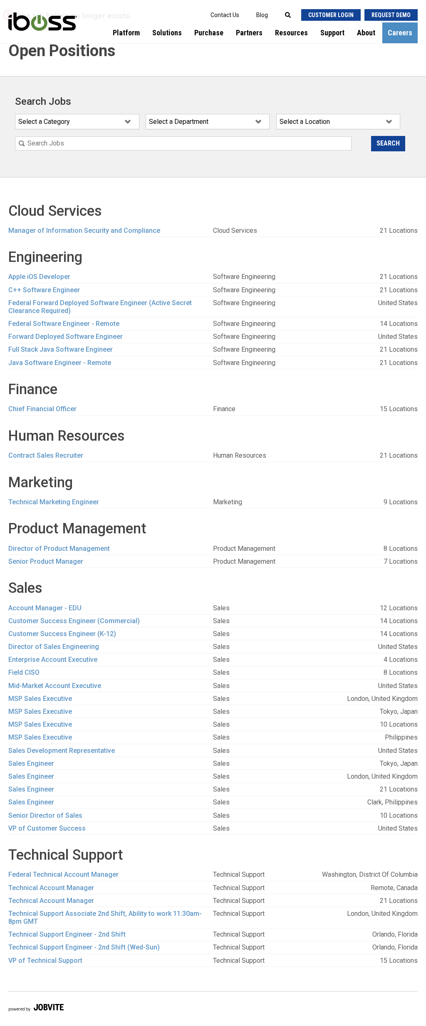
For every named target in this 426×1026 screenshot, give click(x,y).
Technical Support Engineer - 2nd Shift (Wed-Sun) (84, 947)
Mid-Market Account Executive (54, 686)
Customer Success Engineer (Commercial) (74, 621)
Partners (249, 32)
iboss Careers (41, 31)
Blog (262, 15)
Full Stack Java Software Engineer (60, 349)
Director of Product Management (59, 548)
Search (388, 143)
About (366, 32)
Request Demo (391, 15)
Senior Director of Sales (45, 815)
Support (332, 32)
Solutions (167, 32)
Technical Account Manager (51, 888)
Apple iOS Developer (39, 277)
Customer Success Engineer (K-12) (62, 634)
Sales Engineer (31, 763)
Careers (400, 32)
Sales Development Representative (61, 751)
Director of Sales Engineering (53, 647)
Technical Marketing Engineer (53, 502)
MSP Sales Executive (40, 699)
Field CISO (24, 672)
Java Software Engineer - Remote (59, 363)
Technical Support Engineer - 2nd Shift (67, 934)
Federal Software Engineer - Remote (63, 324)
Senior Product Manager (45, 561)
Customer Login (331, 15)
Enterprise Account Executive (52, 659)
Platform (126, 32)
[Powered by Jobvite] (36, 1008)
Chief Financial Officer (42, 409)
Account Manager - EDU (45, 608)
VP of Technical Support (45, 960)
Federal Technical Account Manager (63, 874)
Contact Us (225, 15)
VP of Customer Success (47, 828)
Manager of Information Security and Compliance (84, 230)
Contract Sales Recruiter (45, 455)
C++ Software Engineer (44, 290)
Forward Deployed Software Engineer (65, 336)
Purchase (208, 32)
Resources (291, 32)
